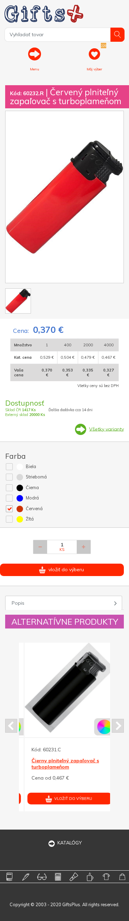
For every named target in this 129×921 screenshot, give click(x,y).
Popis (18, 603)
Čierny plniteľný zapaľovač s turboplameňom (60, 763)
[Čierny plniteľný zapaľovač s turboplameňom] (64, 688)
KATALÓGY (69, 843)
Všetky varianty (106, 429)
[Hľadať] (117, 35)
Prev (11, 726)
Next (118, 726)
